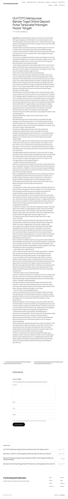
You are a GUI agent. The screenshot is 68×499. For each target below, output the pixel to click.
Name (14, 402)
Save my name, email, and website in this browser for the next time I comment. (30, 420)
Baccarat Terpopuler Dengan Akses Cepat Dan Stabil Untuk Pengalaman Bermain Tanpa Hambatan (28, 458)
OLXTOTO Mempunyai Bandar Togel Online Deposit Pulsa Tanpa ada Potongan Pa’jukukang (48, 362)
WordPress (62, 495)
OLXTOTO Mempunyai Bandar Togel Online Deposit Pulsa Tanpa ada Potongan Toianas (17, 362)
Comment (15, 384)
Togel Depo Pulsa (23, 31)
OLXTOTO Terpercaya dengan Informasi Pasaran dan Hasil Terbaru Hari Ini (26, 449)
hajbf (18, 31)
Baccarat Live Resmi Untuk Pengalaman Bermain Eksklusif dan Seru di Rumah (27, 453)
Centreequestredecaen (10, 3)
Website (14, 414)
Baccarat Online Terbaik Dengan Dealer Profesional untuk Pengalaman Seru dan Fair (29, 464)
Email (14, 408)
